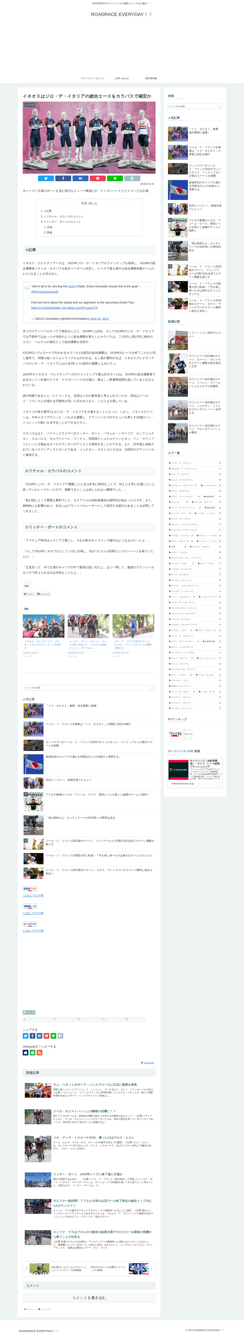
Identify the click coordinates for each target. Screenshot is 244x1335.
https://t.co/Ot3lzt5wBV (46, 308)
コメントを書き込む (89, 1298)
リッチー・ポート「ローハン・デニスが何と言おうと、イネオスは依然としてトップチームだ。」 (88, 644)
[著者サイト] (25, 1052)
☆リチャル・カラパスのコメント (63, 216)
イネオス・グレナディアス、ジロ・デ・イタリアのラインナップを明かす (43, 644)
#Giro (71, 286)
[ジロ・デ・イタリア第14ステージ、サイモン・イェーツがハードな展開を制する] (133, 626)
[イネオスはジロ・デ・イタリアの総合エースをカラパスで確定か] (80, 178)
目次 (84, 203)
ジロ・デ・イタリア (66, 1019)
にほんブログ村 (33, 895)
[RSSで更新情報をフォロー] (39, 1052)
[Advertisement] (122, 48)
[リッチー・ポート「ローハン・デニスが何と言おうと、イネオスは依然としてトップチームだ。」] (88, 626)
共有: (50, 227)
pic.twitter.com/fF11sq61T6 (80, 308)
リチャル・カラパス (115, 1019)
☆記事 (48, 210)
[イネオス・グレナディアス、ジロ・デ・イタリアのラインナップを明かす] (43, 626)
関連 (49, 232)
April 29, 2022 (99, 318)
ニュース (30, 1012)
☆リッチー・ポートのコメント (62, 221)
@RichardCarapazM (44, 292)
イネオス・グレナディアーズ (39, 1019)
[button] (152, 689)
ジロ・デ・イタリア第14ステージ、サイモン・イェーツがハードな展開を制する (133, 644)
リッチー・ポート (137, 1019)
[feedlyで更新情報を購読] (32, 1052)
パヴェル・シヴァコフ (90, 1019)
